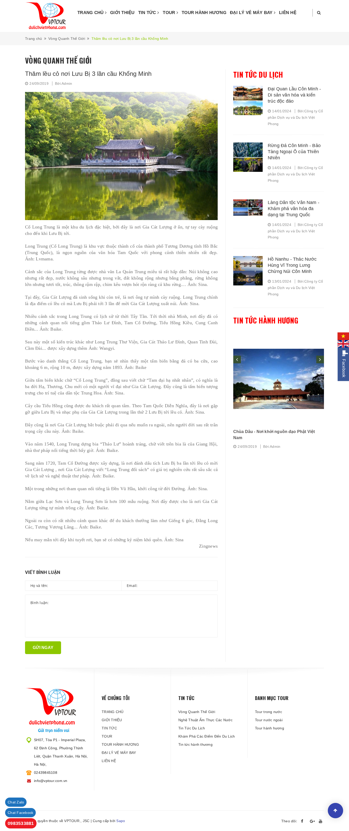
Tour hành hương (269, 728)
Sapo (120, 821)
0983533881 (21, 823)
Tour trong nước (268, 712)
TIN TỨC (147, 12)
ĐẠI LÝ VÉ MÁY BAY (252, 12)
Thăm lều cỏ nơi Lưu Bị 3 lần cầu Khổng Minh (88, 73)
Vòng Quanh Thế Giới (196, 712)
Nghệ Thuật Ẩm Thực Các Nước (205, 720)
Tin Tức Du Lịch (191, 728)
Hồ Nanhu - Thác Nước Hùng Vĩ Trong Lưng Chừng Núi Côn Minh (292, 265)
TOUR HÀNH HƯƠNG (204, 12)
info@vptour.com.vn (50, 781)
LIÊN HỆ (287, 12)
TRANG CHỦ (91, 12)
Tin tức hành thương (195, 744)
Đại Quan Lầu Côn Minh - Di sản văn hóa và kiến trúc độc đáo (294, 95)
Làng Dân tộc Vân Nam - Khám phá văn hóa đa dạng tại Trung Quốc (293, 208)
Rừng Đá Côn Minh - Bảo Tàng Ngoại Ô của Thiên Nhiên (294, 151)
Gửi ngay (43, 647)
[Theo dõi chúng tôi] (303, 821)
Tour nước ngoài (269, 720)
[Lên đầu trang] (335, 810)
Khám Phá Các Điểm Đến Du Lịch (206, 736)
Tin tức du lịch (258, 74)
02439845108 (45, 772)
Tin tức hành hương (265, 320)
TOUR (169, 12)
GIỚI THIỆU (122, 12)
